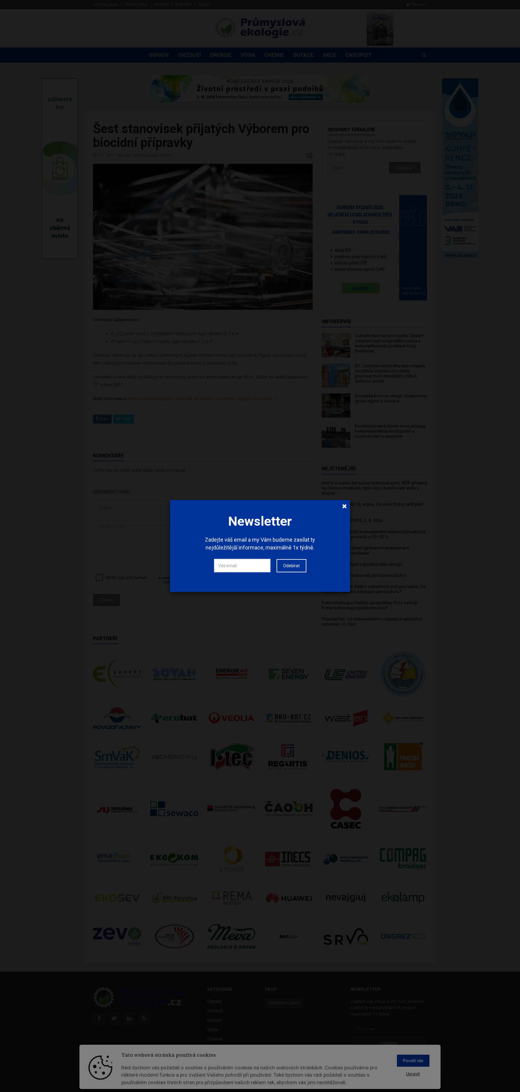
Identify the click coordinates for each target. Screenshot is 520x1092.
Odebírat (291, 565)
